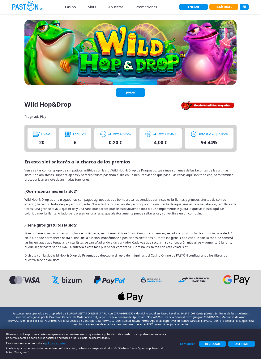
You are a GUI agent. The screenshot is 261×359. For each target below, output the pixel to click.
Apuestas (115, 7)
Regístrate (224, 7)
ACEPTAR (241, 344)
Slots (92, 7)
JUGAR (130, 92)
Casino (70, 7)
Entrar (193, 7)
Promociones (146, 7)
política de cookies (55, 343)
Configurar (187, 344)
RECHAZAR (212, 344)
